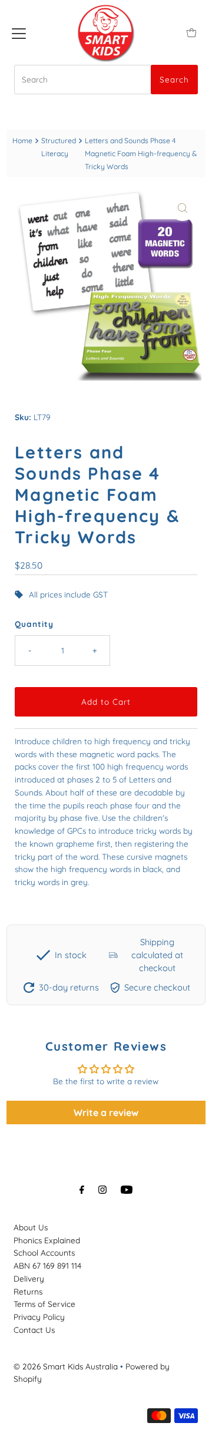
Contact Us (34, 1330)
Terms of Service (44, 1304)
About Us (31, 1227)
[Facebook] (82, 1189)
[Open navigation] (19, 32)
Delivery (29, 1278)
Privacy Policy (39, 1317)
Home (22, 140)
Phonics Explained (47, 1240)
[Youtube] (126, 1189)
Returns (28, 1291)
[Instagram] (102, 1189)
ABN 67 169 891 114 (47, 1265)
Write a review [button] (106, 1112)
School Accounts (44, 1252)
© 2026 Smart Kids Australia (66, 1366)
